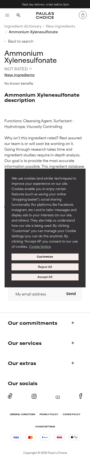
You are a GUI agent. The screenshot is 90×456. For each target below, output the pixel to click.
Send (71, 294)
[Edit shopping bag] (83, 15)
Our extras (22, 363)
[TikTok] (10, 396)
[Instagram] (34, 396)
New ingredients (60, 26)
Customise (45, 257)
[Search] (18, 15)
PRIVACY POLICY (49, 415)
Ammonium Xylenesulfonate (33, 31)
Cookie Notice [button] (40, 246)
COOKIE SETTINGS (45, 427)
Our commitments (32, 322)
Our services (25, 342)
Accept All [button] (44, 277)
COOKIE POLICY (71, 415)
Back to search (20, 41)
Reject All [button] (45, 267)
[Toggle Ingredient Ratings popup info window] (30, 68)
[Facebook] (80, 396)
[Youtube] (58, 396)
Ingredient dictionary (23, 26)
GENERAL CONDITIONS (22, 415)
